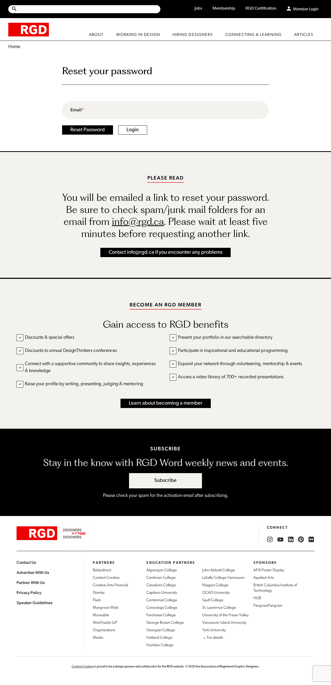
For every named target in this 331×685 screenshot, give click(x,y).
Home (14, 47)
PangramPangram (267, 606)
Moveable (101, 615)
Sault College (212, 600)
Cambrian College (161, 578)
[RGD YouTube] (280, 539)
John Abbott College (218, 570)
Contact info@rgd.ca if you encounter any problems (165, 252)
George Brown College (165, 623)
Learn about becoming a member (165, 403)
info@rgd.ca (138, 221)
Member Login (306, 9)
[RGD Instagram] (270, 539)
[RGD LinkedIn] (291, 539)
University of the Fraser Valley (225, 615)
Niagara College (215, 585)
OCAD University (216, 593)
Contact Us (26, 562)
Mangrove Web (105, 608)
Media (98, 638)
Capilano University (161, 593)
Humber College (160, 645)
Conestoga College (161, 608)
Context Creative (106, 578)
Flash (97, 600)
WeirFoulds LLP (105, 623)
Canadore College (161, 585)
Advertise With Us (33, 572)
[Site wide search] (84, 9)
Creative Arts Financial (110, 585)
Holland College (159, 638)
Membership (224, 8)
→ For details (212, 638)
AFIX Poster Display (268, 570)
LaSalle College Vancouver (223, 578)
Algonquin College (161, 570)
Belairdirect (102, 570)
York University (214, 630)
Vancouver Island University (224, 623)
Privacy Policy (29, 592)
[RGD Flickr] (311, 539)
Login (132, 130)
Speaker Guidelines (34, 602)
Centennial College (161, 600)
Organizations (104, 630)
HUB (257, 598)
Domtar (99, 593)
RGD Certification (261, 8)
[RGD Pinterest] (301, 539)
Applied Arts (263, 578)
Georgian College (160, 630)
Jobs (198, 8)
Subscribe (165, 480)
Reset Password (87, 130)
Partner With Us (31, 582)
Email (76, 109)
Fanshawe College (161, 615)
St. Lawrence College (219, 608)
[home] (28, 29)
